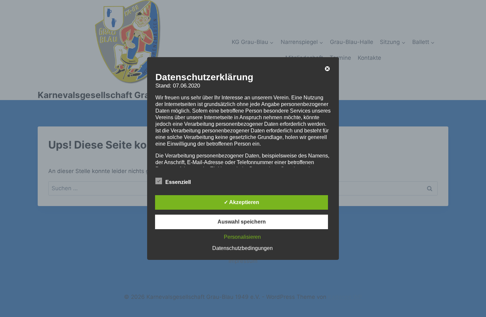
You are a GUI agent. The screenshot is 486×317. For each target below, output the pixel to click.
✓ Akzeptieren (241, 202)
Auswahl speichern (242, 222)
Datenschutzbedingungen (242, 248)
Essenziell (178, 182)
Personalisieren (242, 237)
